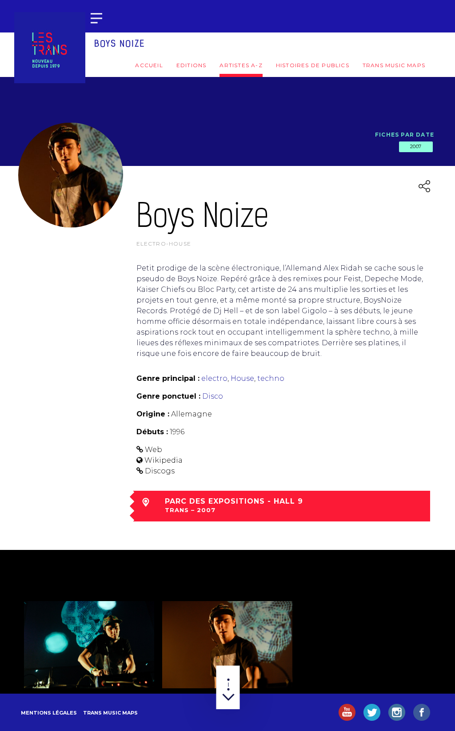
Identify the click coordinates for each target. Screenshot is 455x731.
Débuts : (152, 432)
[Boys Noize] (89, 644)
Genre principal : (168, 378)
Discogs (160, 471)
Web (153, 449)
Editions (191, 65)
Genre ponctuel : (168, 396)
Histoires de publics (312, 65)
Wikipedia (163, 460)
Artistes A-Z (241, 65)
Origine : (152, 414)
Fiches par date (404, 134)
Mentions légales (49, 713)
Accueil (149, 65)
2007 (416, 146)
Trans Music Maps (394, 65)
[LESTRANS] (49, 47)
